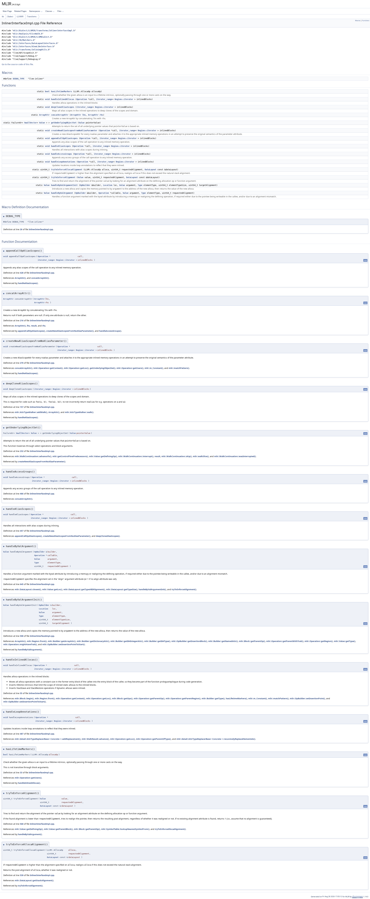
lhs (84, 115)
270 (21, 362)
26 (21, 229)
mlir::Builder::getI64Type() (157, 641)
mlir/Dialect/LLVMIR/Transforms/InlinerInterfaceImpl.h (44, 30)
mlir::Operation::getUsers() (129, 368)
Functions (365, 21)
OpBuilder (85, 185)
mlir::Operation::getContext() (48, 368)
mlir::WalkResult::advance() (95, 739)
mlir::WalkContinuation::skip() (176, 456)
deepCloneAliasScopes (62, 107)
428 (21, 272)
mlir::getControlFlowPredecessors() (70, 456)
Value (42, 123)
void (47, 99)
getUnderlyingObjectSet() (102, 368)
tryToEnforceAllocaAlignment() (170, 829)
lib (3, 16)
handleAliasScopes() (28, 283)
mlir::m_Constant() (154, 368)
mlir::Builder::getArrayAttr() (62, 641)
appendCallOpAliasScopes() (31, 331)
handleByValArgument (62, 193)
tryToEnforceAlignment (63, 177)
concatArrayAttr (59, 115)
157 (21, 407)
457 (21, 530)
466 (21, 493)
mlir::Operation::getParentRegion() (183, 698)
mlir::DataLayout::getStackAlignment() (34, 880)
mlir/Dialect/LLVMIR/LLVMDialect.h (32, 37)
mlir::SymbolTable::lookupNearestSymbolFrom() (125, 829)
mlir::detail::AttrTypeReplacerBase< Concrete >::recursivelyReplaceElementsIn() (215, 739)
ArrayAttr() (20, 278)
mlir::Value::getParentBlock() (58, 829)
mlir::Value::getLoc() (52, 589)
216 (21, 320)
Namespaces (34, 11)
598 (21, 636)
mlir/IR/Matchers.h (23, 40)
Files (59, 11)
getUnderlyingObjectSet (63, 123)
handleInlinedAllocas (62, 99)
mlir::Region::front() (37, 641)
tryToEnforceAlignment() (184, 589)
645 (21, 584)
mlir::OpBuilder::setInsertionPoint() (307, 698)
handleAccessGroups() (110, 331)
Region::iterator (124, 99)
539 (21, 875)
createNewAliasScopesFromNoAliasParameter (74, 130)
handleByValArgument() (30, 649)
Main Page (7, 11)
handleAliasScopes (61, 146)
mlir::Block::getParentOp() (252, 641)
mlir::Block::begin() (24, 698)
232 (21, 451)
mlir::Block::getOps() (122, 698)
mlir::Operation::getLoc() (76, 368)
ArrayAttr (44, 115)
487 (21, 733)
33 (21, 772)
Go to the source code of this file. (18, 64)
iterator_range (104, 99)
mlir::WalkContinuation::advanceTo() (33, 456)
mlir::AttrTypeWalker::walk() (79, 412)
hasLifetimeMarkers (61, 91)
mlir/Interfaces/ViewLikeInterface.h (33, 46)
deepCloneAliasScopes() (108, 536)
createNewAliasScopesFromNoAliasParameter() (70, 331)
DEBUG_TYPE (18, 79)
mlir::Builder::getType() (213, 698)
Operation (81, 99)
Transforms (32, 16)
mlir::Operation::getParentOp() (149, 698)
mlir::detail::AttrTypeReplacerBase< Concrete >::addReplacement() (48, 739)
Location (107, 185)
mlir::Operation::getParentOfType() (153, 739)
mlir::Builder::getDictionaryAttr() (93, 641)
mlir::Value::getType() (344, 641)
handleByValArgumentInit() (152, 589)
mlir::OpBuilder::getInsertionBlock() (189, 641)
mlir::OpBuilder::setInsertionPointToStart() (63, 644)
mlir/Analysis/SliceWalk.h (27, 34)
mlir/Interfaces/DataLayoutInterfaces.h (35, 43)
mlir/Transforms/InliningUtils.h (31, 49)
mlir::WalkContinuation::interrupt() (135, 456)
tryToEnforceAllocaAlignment (66, 169)
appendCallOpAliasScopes (64, 138)
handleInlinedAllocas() (29, 783)
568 (21, 823)
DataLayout (150, 169)
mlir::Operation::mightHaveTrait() (20, 644)
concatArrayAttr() (40, 278)
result (34, 325)
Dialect (10, 16)
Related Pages (20, 11)
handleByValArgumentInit (64, 185)
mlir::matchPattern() (179, 368)
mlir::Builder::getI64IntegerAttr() (126, 641)
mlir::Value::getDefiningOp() (103, 456)
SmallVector (30, 123)
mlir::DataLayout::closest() (28, 589)
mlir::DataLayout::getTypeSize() (121, 589)
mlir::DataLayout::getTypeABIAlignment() (84, 589)
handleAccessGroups (61, 154)
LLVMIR (20, 16)
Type (140, 185)
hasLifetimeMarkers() (236, 698)
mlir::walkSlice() (201, 456)
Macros (357, 21)
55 (21, 693)
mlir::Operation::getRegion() (319, 641)
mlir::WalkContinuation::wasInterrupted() (235, 456)
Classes (48, 11)
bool (47, 91)
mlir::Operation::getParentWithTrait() (284, 641)
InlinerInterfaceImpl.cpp (41, 229)
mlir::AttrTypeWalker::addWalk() (31, 412)
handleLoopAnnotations (63, 162)
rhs (101, 115)
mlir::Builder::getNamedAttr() (223, 641)
